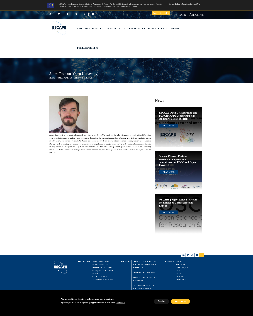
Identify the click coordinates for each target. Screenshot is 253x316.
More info (120, 303)
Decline (161, 301)
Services (97, 29)
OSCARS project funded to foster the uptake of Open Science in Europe (178, 202)
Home (52, 78)
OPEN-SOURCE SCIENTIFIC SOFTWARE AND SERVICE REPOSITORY (145, 264)
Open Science (136, 29)
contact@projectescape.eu (102, 279)
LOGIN (182, 15)
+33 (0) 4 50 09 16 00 (101, 276)
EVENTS (179, 273)
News (151, 29)
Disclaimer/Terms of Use (190, 4)
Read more (168, 125)
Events (162, 29)
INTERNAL (181, 279)
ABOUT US (83, 29)
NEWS (178, 270)
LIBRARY (180, 276)
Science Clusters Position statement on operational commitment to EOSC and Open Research (177, 161)
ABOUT (179, 261)
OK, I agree (180, 301)
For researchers (87, 48)
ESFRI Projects (116, 29)
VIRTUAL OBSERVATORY (144, 272)
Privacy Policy (175, 4)
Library (174, 29)
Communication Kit (160, 13)
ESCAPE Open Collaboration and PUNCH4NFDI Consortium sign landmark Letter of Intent (178, 115)
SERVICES (180, 264)
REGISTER (198, 15)
